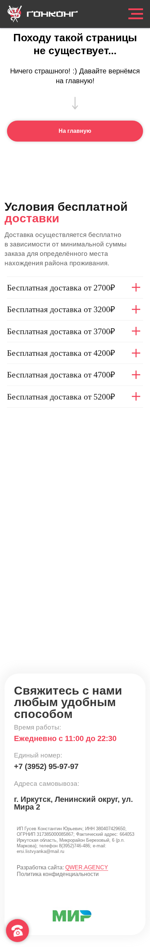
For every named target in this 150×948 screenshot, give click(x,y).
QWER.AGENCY (86, 867)
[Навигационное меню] (135, 14)
